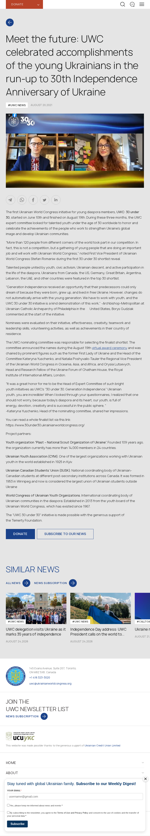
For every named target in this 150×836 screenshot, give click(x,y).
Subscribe (17, 823)
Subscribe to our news (65, 534)
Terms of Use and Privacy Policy (72, 813)
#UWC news (17, 105)
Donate (20, 534)
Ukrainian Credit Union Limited (103, 745)
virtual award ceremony (109, 348)
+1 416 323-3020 (39, 677)
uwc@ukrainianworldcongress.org (50, 683)
